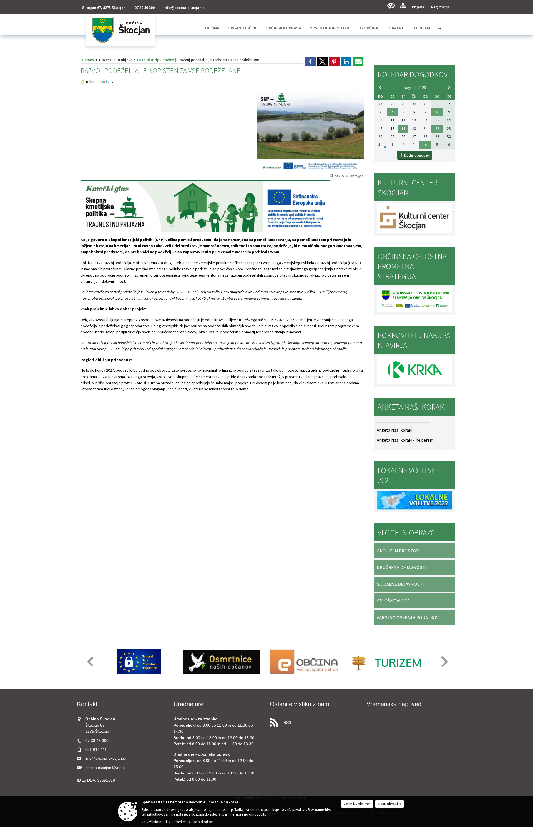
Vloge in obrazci (407, 533)
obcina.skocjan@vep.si (105, 768)
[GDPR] (139, 661)
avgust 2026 (415, 87)
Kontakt (87, 704)
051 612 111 (96, 749)
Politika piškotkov (199, 821)
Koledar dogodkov (413, 74)
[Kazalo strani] (402, 6)
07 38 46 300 (145, 7)
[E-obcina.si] (304, 661)
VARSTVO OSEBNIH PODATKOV (408, 617)
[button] (90, 661)
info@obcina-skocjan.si (185, 7)
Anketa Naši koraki (394, 430)
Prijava (418, 7)
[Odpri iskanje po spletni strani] (439, 27)
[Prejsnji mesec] (380, 87)
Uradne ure (188, 704)
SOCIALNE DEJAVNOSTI (400, 584)
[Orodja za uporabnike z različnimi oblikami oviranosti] (391, 6)
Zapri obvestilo (389, 803)
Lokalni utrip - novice (155, 59)
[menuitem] (212, 28)
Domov (88, 59)
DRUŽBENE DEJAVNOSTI (401, 567)
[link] (310, 61)
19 (403, 128)
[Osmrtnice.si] (221, 661)
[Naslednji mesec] (449, 87)
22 (437, 128)
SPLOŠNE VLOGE (393, 601)
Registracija (440, 7)
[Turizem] (388, 661)
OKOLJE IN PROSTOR (398, 551)
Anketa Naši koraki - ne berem (405, 440)
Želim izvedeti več (357, 803)
